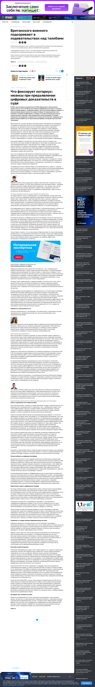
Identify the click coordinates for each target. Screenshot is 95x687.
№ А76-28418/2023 (37, 421)
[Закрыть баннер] (30, 673)
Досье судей (26, 22)
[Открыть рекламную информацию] (92, 154)
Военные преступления (26, 61)
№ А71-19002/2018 (44, 439)
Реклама (34, 676)
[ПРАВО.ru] (8, 17)
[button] (20, 42)
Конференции (15, 22)
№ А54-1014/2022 (19, 292)
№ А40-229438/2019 (48, 444)
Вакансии (42, 676)
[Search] (72, 22)
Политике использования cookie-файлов (13, 685)
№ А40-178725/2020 (29, 362)
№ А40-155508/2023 (44, 476)
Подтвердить (86, 683)
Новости (79, 78)
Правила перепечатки (53, 676)
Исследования (47, 22)
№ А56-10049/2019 (45, 605)
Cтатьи (13, 87)
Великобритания (42, 61)
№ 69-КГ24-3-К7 (20, 566)
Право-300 (5, 22)
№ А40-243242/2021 (21, 580)
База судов (36, 22)
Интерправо (14, 26)
